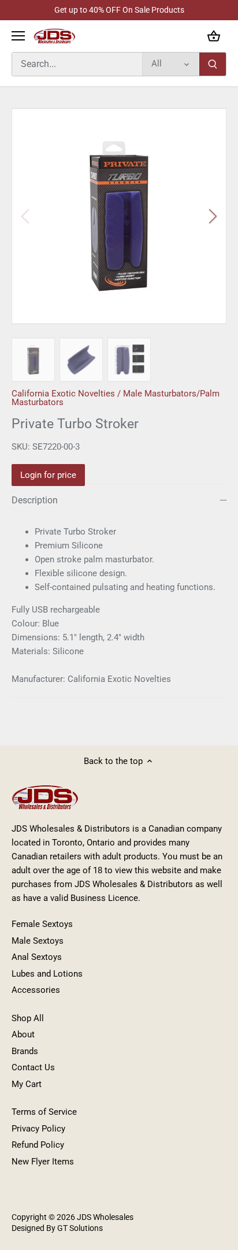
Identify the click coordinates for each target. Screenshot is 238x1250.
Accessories (36, 990)
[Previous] (26, 216)
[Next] (212, 216)
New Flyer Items (43, 1161)
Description (35, 500)
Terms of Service (44, 1112)
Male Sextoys (38, 941)
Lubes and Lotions (47, 974)
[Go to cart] (214, 36)
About (23, 1034)
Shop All (28, 1018)
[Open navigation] (18, 35)
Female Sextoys (42, 924)
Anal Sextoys (37, 957)
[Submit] (212, 64)
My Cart (27, 1084)
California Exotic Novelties (63, 393)
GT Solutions (79, 1228)
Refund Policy (38, 1145)
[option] (119, 216)
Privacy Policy (38, 1128)
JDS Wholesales (105, 1217)
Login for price (48, 475)
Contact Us (33, 1067)
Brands (25, 1051)
